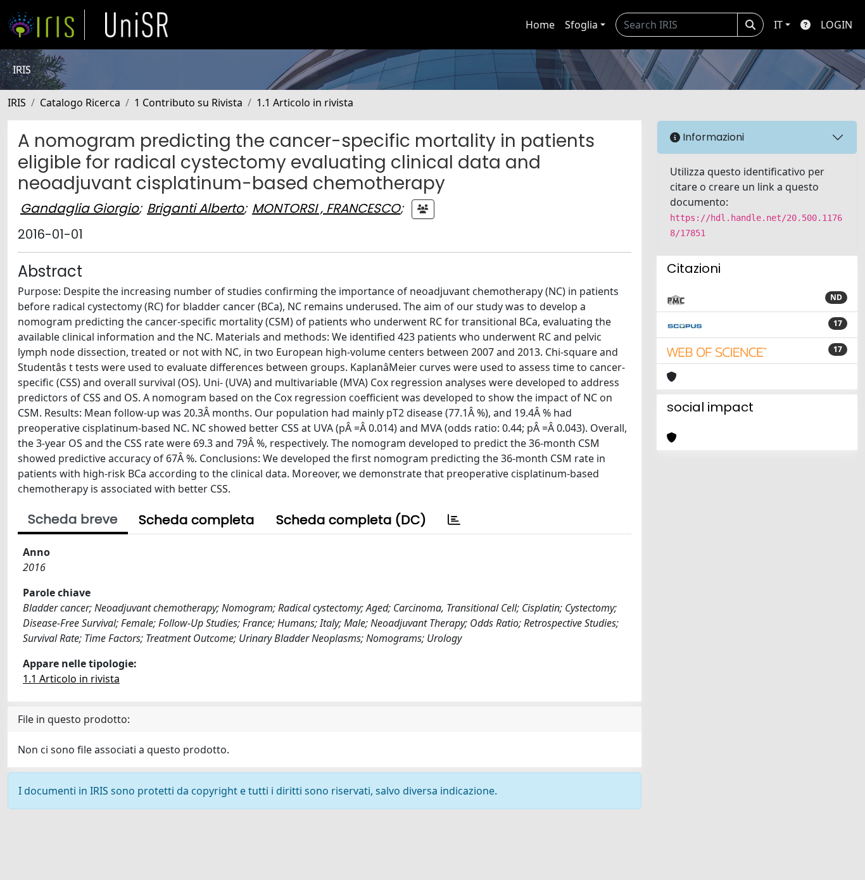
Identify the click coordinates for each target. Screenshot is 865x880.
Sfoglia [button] (581, 25)
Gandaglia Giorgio (79, 208)
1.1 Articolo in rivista (304, 103)
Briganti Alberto (195, 208)
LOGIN (836, 25)
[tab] (454, 519)
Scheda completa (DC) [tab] (351, 520)
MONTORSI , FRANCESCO (326, 208)
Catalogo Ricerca (80, 103)
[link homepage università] (137, 24)
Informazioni (712, 137)
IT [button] (778, 25)
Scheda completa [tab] (197, 520)
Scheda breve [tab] (73, 519)
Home (540, 25)
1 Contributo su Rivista (188, 103)
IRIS (17, 103)
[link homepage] (46, 24)
